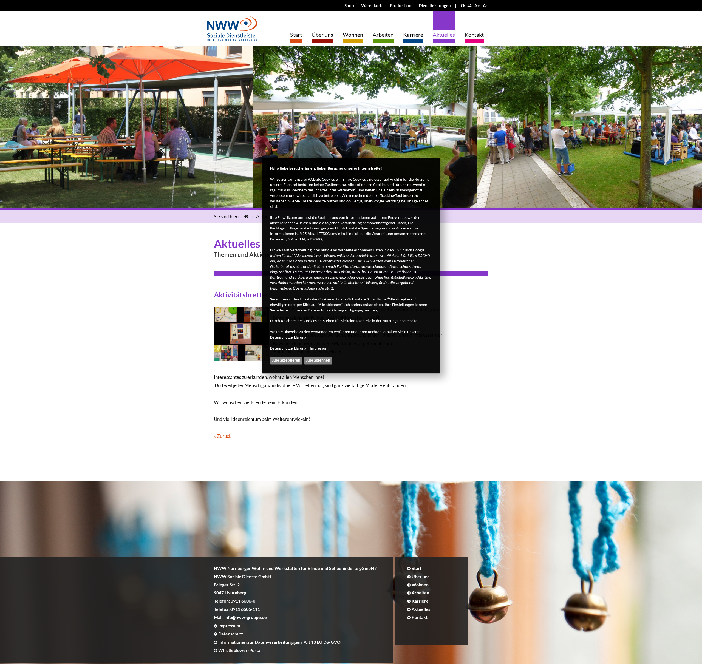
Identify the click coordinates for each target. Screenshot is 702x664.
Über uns (322, 34)
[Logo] (232, 27)
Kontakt (474, 34)
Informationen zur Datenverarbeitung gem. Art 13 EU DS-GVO (279, 642)
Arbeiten (383, 34)
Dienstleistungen (435, 5)
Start (296, 34)
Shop (349, 5)
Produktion (400, 5)
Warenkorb (372, 5)
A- (485, 5)
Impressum (319, 348)
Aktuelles (444, 34)
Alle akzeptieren (286, 360)
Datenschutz (230, 633)
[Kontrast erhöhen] (463, 5)
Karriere (413, 34)
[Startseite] (245, 216)
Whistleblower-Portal (239, 650)
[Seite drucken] (469, 5)
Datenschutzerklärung (288, 348)
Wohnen (353, 34)
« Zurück (222, 436)
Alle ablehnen (318, 360)
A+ (477, 5)
